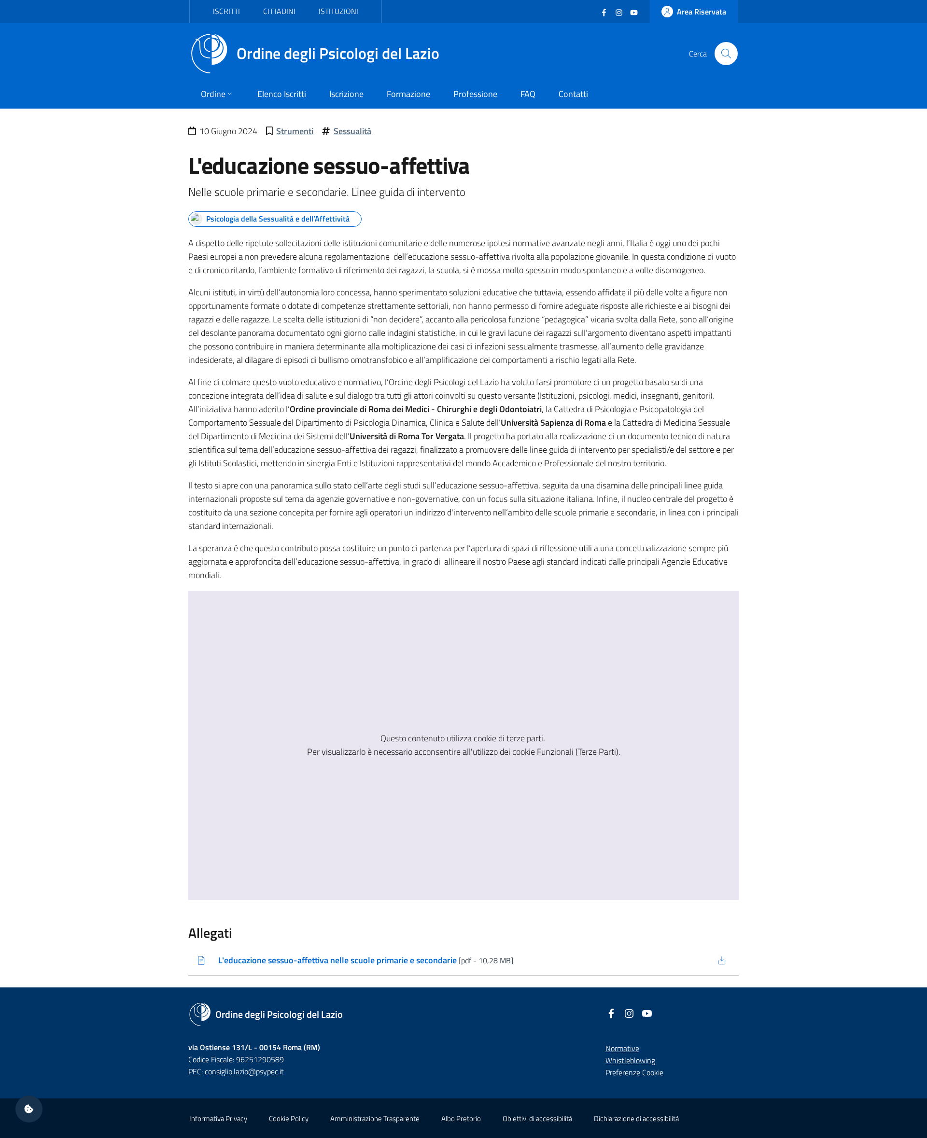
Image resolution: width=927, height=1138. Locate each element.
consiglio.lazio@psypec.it (244, 1071)
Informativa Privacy (218, 1118)
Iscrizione (346, 93)
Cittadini (279, 11)
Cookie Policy (289, 1118)
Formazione (408, 93)
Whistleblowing (630, 1060)
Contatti (573, 93)
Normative (622, 1048)
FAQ (527, 93)
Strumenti (294, 131)
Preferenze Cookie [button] (634, 1072)
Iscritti (226, 11)
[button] (28, 1109)
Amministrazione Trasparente (375, 1118)
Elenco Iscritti (281, 93)
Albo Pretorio (461, 1118)
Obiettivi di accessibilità (537, 1118)
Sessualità (352, 131)
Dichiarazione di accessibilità (636, 1118)
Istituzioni (338, 11)
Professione (475, 93)
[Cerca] (726, 53)
